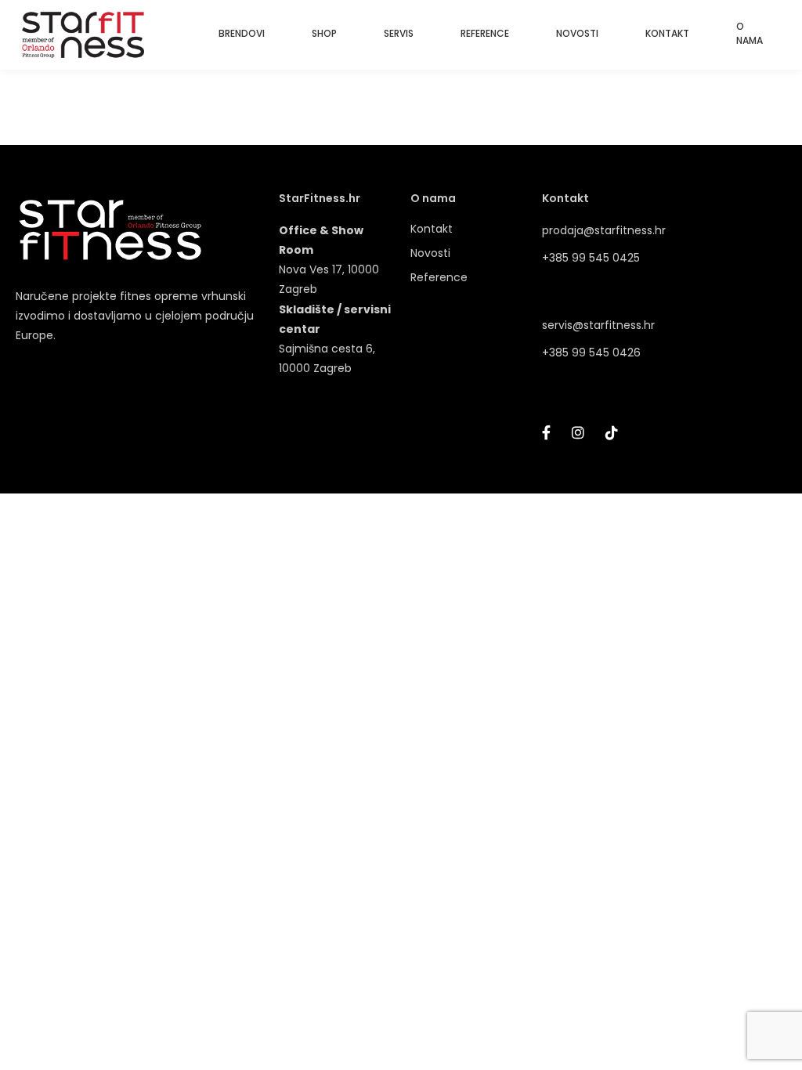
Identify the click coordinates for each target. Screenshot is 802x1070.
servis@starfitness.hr (598, 325)
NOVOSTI (577, 33)
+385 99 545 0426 (591, 352)
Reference (439, 277)
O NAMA (749, 33)
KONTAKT (667, 33)
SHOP (324, 33)
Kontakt (431, 229)
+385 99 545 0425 (591, 258)
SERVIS (399, 33)
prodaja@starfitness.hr (604, 230)
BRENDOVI (242, 33)
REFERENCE (485, 33)
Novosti (430, 253)
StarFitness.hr (319, 198)
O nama (433, 198)
